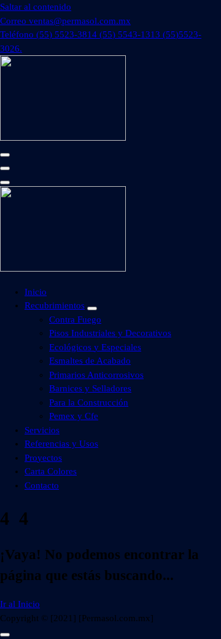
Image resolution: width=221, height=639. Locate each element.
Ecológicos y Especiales (95, 347)
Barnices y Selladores (90, 388)
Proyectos (43, 458)
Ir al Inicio (20, 604)
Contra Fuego (75, 319)
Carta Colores (51, 471)
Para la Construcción (88, 402)
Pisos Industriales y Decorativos (110, 333)
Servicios (42, 430)
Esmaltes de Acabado (90, 361)
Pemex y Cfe (73, 416)
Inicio (36, 292)
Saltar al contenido (35, 7)
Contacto (42, 485)
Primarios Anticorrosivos (96, 375)
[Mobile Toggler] (92, 308)
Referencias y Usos (61, 444)
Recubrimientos (55, 305)
